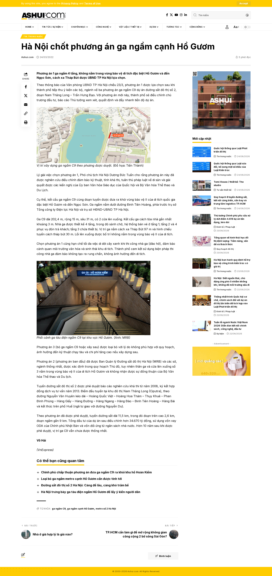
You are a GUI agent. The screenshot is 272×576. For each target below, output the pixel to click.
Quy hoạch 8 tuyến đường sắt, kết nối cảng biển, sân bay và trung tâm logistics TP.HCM (230, 200)
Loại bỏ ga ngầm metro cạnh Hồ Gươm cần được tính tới (81, 479)
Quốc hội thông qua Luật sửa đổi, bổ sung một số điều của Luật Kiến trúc (230, 167)
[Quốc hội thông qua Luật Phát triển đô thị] (201, 152)
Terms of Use (92, 3)
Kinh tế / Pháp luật (225, 227)
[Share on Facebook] (25, 86)
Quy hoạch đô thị (225, 249)
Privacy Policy (69, 3)
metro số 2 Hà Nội (106, 508)
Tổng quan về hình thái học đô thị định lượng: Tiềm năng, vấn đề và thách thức (231, 241)
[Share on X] (25, 95)
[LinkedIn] (185, 14)
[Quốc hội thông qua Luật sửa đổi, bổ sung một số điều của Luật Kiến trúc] (201, 167)
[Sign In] (227, 27)
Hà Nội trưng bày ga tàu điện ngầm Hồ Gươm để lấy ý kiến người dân (90, 492)
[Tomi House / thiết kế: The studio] (201, 185)
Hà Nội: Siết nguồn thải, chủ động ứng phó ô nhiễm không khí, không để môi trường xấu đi (232, 281)
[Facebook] (167, 14)
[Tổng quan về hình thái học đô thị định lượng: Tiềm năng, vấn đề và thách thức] (201, 241)
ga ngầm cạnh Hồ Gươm (80, 508)
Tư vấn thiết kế (223, 190)
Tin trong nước (33, 36)
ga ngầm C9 (59, 508)
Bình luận (165, 556)
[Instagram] (181, 14)
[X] (171, 14)
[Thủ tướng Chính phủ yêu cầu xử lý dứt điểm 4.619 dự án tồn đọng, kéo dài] (201, 219)
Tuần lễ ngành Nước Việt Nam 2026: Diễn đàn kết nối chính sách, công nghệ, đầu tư (231, 325)
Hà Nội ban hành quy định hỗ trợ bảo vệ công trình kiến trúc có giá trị (232, 263)
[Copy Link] (25, 113)
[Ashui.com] (43, 15)
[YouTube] (176, 14)
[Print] (25, 122)
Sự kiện (220, 333)
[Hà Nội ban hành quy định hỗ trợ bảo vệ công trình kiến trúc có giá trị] (201, 263)
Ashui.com (27, 57)
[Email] (25, 104)
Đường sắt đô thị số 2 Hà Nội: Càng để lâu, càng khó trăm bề (85, 485)
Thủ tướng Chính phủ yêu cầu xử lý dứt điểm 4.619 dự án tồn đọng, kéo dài (232, 219)
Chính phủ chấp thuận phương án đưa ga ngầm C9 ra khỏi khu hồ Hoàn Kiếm (96, 472)
